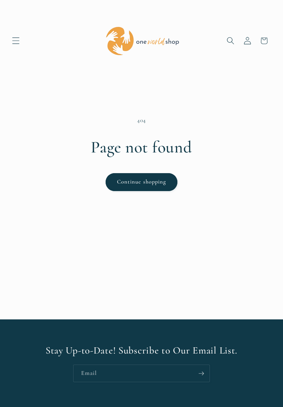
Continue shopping (141, 181)
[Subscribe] (201, 374)
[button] (16, 40)
